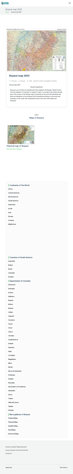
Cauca (10, 324)
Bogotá (10, 300)
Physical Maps (13, 422)
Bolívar (10, 304)
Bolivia (10, 265)
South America (13, 201)
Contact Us (9, 453)
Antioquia (11, 288)
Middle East (12, 224)
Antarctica (11, 204)
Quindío (10, 379)
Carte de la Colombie (22, 450)
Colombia (11, 273)
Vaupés (10, 406)
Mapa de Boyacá (21, 447)
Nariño (10, 367)
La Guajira (11, 355)
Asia (9, 212)
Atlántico (11, 296)
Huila (10, 351)
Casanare (11, 320)
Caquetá (11, 316)
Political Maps (13, 418)
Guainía (10, 343)
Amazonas (11, 285)
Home (7, 12)
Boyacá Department (36, 87)
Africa (10, 189)
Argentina (11, 261)
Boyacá (10, 308)
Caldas (10, 312)
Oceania (11, 220)
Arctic (10, 208)
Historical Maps (13, 434)
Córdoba (11, 336)
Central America (13, 193)
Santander (11, 390)
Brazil (10, 269)
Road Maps (12, 430)
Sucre (10, 394)
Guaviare (11, 347)
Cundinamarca (13, 339)
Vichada (11, 410)
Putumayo (11, 375)
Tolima (10, 398)
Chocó (10, 332)
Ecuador (11, 277)
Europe (10, 216)
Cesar (10, 328)
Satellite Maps (13, 426)
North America (13, 197)
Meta (10, 363)
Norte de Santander (15, 371)
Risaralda (11, 383)
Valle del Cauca (13, 402)
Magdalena (12, 359)
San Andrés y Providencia (17, 387)
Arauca (10, 292)
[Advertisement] (39, 21)
